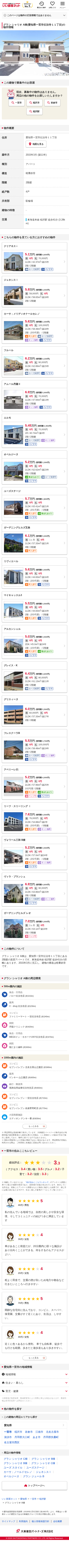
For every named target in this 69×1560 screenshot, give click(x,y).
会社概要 (57, 1521)
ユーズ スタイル (13, 1467)
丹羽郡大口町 (22, 1437)
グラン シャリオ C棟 (16, 1459)
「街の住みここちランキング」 (37, 1182)
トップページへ (36, 1485)
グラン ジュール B (33, 1476)
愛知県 (8, 1425)
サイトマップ (8, 1521)
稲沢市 (36, 102)
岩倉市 (54, 102)
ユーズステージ (35, 1467)
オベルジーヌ (11, 1476)
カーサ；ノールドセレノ (18, 1472)
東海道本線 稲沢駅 (37, 219)
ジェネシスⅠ (43, 1472)
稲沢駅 (36, 111)
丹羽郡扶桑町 (51, 1437)
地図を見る (38, 144)
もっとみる (34, 1126)
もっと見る (34, 1358)
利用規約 (23, 1521)
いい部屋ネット (9, 1499)
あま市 (36, 1437)
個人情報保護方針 (40, 1521)
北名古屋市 (52, 1432)
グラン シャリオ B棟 (43, 1459)
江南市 (39, 1432)
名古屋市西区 (12, 1442)
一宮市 (18, 102)
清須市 (8, 1437)
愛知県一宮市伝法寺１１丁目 (41, 137)
